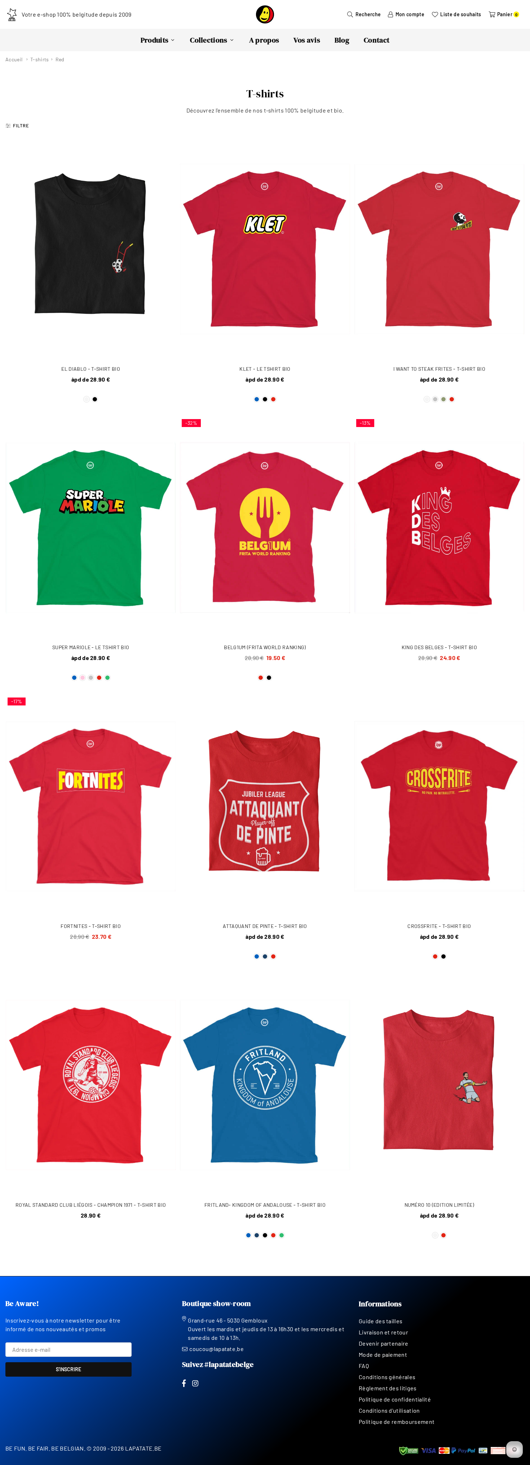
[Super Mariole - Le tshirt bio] (91, 527)
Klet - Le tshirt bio (264, 369)
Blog (342, 40)
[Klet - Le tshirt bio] (265, 249)
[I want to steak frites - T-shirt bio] (439, 249)
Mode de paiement (383, 1354)
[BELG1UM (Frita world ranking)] (265, 527)
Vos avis (306, 40)
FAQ (364, 1365)
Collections (209, 40)
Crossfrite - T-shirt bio (439, 926)
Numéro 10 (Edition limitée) (439, 1205)
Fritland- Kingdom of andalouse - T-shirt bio (265, 1205)
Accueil (13, 59)
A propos (264, 40)
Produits (155, 40)
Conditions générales (387, 1376)
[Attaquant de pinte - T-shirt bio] (265, 806)
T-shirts (39, 59)
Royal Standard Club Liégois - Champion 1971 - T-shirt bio (91, 1205)
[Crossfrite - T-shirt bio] (439, 806)
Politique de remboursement (396, 1421)
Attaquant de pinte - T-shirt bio (265, 926)
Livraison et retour (383, 1332)
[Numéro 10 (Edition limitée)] (439, 1085)
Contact (376, 40)
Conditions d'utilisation (389, 1410)
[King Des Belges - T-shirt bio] (439, 527)
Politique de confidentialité (395, 1399)
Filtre (21, 125)
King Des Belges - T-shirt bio (439, 647)
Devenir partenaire (383, 1343)
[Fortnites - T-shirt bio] (91, 806)
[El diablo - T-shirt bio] (91, 249)
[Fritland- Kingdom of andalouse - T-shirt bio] (265, 1085)
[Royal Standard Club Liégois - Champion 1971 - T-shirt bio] (91, 1085)
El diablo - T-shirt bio (90, 369)
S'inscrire (68, 1369)
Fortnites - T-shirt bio (90, 926)
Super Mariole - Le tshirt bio (90, 647)
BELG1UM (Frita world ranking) (265, 647)
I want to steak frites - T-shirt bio (439, 369)
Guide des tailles (380, 1320)
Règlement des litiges (388, 1388)
